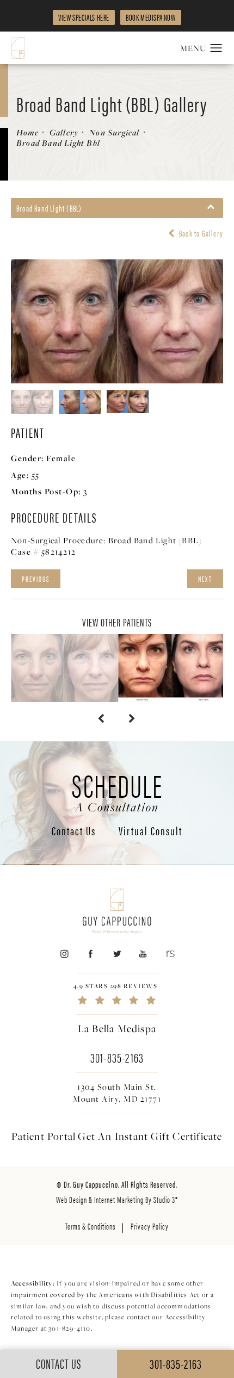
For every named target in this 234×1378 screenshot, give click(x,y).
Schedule (117, 791)
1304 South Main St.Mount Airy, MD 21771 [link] (117, 1092)
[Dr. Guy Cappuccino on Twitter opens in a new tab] (117, 954)
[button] (216, 48)
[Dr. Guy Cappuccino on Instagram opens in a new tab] (64, 954)
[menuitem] (64, 954)
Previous (36, 578)
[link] (117, 994)
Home (27, 132)
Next (205, 578)
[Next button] (132, 718)
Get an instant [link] (150, 1136)
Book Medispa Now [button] (151, 17)
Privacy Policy (150, 1226)
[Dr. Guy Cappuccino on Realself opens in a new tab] (169, 954)
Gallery (64, 132)
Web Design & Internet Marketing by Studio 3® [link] (117, 1199)
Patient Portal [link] (43, 1136)
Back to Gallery (200, 233)
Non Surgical (114, 132)
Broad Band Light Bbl (58, 143)
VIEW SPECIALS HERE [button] (83, 17)
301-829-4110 (69, 1328)
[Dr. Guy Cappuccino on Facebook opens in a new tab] (90, 954)
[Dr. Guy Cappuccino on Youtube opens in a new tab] (143, 954)
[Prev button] (101, 718)
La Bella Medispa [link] (117, 1028)
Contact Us (74, 831)
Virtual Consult (150, 831)
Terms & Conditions (90, 1226)
